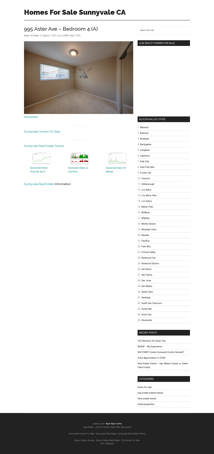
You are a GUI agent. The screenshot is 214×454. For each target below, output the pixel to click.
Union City (146, 314)
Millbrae (145, 212)
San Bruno (146, 269)
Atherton (144, 127)
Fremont (145, 178)
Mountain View (148, 229)
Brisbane (144, 138)
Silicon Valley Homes (84, 440)
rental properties (146, 404)
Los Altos (146, 189)
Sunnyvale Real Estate (39, 184)
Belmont (144, 133)
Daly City (144, 161)
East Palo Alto (147, 167)
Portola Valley (148, 252)
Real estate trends (147, 398)
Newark (145, 235)
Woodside (146, 320)
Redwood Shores (150, 263)
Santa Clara (147, 291)
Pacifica (145, 240)
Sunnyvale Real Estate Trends (44, 146)
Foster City (145, 172)
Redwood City (148, 257)
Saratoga (145, 297)
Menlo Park (147, 206)
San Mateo (146, 286)
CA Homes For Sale (130, 440)
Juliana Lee (98, 423)
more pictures (31, 117)
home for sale (145, 387)
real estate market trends (150, 392)
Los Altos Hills (148, 195)
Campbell (145, 150)
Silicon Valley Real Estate (108, 440)
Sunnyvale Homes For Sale (42, 131)
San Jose (146, 280)
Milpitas (145, 218)
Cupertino (145, 155)
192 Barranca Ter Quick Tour (152, 340)
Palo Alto (146, 246)
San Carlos (146, 274)
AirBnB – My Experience (150, 346)
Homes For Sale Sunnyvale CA (75, 12)
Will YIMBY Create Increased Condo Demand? (161, 352)
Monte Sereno (148, 223)
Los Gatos (146, 201)
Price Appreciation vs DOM (151, 357)
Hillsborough (147, 184)
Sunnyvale (146, 308)
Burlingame (145, 144)
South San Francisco (151, 303)
